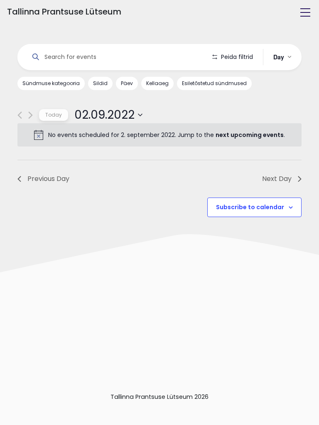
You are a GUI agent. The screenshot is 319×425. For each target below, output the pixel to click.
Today (53, 114)
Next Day (277, 178)
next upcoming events (250, 135)
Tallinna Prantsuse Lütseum (64, 11)
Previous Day (48, 178)
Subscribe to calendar (250, 207)
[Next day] (30, 115)
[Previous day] (19, 115)
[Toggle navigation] (305, 12)
